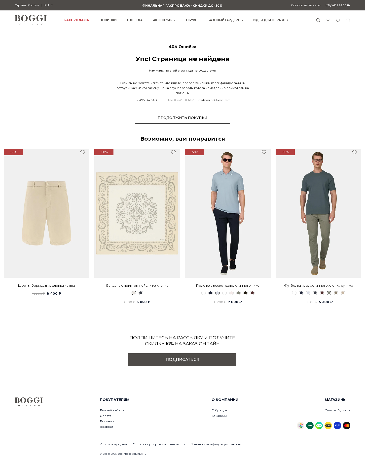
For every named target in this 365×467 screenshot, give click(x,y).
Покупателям (114, 399)
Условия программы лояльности (159, 444)
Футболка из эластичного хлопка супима (318, 285)
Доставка (107, 421)
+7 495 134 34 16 (146, 100)
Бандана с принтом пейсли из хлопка (137, 285)
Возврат (106, 426)
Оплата (105, 416)
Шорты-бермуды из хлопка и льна (46, 285)
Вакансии (219, 416)
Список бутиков (337, 410)
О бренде (219, 410)
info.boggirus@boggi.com (214, 100)
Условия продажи (114, 444)
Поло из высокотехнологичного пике (227, 285)
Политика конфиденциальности (215, 444)
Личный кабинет (113, 410)
